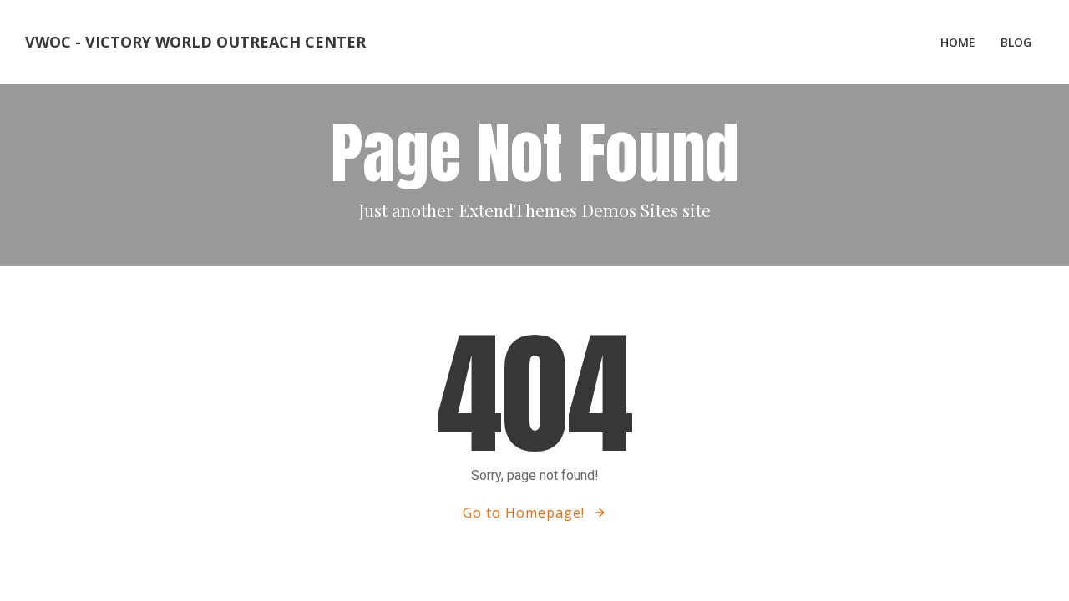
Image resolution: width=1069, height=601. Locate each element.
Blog (1016, 42)
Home (957, 42)
